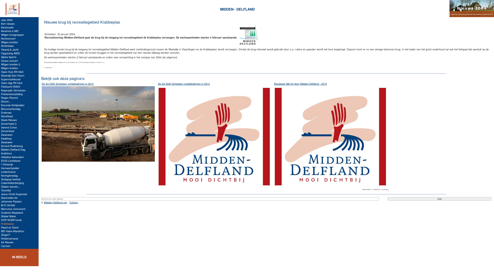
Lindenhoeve (8, 172)
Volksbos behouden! (12, 157)
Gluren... (6, 101)
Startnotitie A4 (9, 198)
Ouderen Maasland (12, 212)
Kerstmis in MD (10, 31)
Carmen (5, 246)
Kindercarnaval (9, 238)
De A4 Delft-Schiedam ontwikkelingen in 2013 (68, 84)
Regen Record (9, 97)
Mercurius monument (13, 209)
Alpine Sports (8, 57)
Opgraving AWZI (10, 53)
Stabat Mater (8, 216)
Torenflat (6, 190)
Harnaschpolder (10, 168)
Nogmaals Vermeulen (13, 90)
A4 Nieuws (7, 242)
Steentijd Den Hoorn (12, 75)
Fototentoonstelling (12, 94)
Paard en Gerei (9, 227)
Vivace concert (9, 61)
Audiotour (6, 153)
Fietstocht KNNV (10, 86)
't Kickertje (7, 164)
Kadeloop (6, 138)
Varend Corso (9, 127)
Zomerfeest (7, 131)
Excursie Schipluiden (12, 105)
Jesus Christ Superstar (14, 194)
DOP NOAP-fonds (11, 220)
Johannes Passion (11, 201)
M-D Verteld (8, 205)
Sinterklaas (7, 46)
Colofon (73, 202)
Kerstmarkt (7, 27)
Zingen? (5, 235)
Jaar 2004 (6, 20)
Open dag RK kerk (11, 83)
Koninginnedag (9, 175)
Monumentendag (10, 109)
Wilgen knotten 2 (10, 64)
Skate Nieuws (9, 120)
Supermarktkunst (11, 79)
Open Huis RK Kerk (12, 72)
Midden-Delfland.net (55, 202)
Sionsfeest (7, 116)
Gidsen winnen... (10, 186)
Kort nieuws (8, 23)
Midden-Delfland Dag (13, 149)
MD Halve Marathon (12, 231)
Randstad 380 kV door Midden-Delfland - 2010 (300, 84)
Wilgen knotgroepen (12, 35)
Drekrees (6, 112)
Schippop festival (10, 179)
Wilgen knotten (9, 42)
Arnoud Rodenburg (12, 146)
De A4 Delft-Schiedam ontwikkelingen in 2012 (184, 84)
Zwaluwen (7, 135)
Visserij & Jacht (10, 49)
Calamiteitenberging (12, 183)
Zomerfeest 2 (8, 123)
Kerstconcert (8, 38)
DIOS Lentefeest (10, 161)
